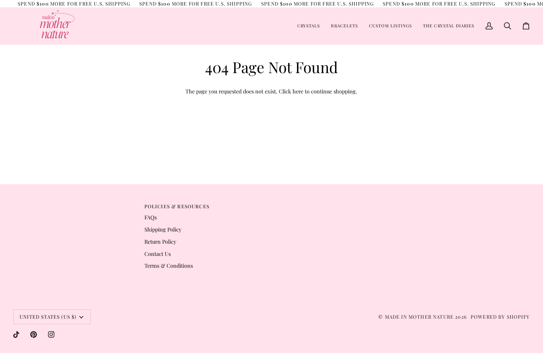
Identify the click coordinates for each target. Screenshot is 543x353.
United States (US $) (48, 316)
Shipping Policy (162, 229)
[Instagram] (51, 334)
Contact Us (157, 253)
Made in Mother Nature (419, 316)
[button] (308, 25)
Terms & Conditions (168, 265)
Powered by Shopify (500, 316)
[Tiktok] (16, 334)
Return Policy (160, 241)
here (298, 91)
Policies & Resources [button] (176, 206)
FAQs (150, 217)
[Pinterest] (33, 334)
